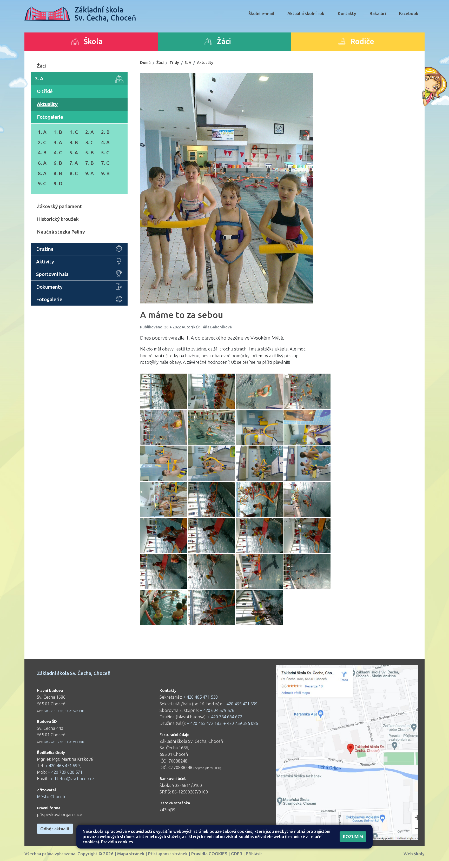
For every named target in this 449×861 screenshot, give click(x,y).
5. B (89, 152)
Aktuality (47, 104)
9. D (58, 183)
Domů (145, 62)
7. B (89, 163)
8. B (58, 173)
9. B (105, 173)
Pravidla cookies (117, 841)
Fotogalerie (50, 117)
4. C (58, 152)
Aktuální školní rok (305, 13)
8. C (74, 173)
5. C (105, 152)
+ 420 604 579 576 (217, 710)
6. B (58, 163)
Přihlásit (254, 853)
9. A (89, 173)
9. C (42, 183)
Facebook (408, 13)
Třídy (174, 62)
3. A (39, 78)
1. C (74, 132)
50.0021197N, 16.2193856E (64, 741)
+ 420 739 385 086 (240, 723)
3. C (89, 142)
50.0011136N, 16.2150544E (64, 710)
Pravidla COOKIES (209, 853)
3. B (73, 142)
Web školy (414, 853)
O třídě (45, 91)
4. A (105, 142)
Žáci (41, 66)
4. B (42, 152)
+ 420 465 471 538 (200, 696)
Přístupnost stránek (168, 853)
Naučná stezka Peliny (61, 232)
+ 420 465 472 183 (204, 723)
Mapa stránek (130, 853)
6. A (42, 163)
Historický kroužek (58, 219)
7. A (73, 163)
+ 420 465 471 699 (62, 765)
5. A (73, 152)
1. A (42, 132)
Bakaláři (377, 13)
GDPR (236, 853)
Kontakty (347, 13)
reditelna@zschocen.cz (71, 778)
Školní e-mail (261, 13)
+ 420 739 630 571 (65, 772)
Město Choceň (51, 796)
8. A (42, 173)
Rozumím (353, 836)
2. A (89, 132)
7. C (105, 163)
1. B (58, 132)
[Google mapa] (347, 752)
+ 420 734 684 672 (225, 716)
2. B (105, 132)
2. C (42, 142)
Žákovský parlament (59, 206)
